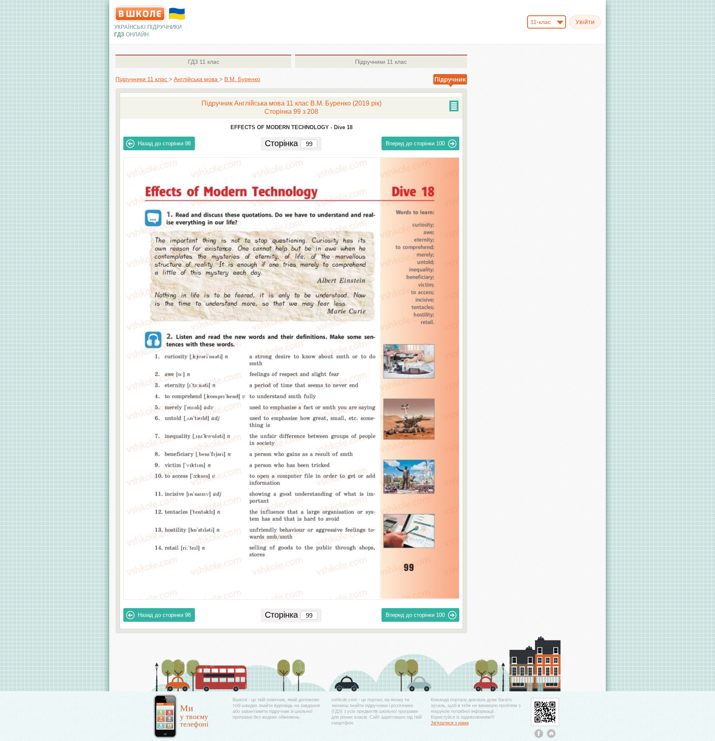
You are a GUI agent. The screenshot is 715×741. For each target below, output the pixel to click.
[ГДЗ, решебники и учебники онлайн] (140, 14)
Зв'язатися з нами (450, 722)
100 (415, 143)
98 (164, 143)
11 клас (203, 61)
